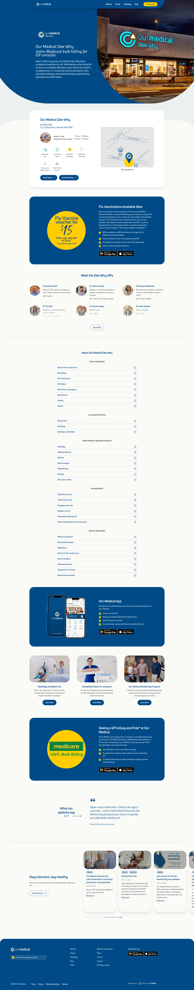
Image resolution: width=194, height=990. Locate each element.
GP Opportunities (103, 965)
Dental (117, 4)
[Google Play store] (135, 953)
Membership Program (105, 949)
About (99, 953)
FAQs (72, 965)
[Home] (20, 949)
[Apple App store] (151, 953)
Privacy (41, 984)
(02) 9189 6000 (46, 125)
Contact (100, 957)
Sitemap (65, 984)
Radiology (127, 4)
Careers (100, 961)
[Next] (76, 816)
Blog (136, 4)
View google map (127, 169)
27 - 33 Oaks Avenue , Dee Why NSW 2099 (56, 127)
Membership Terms (53, 984)
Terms (33, 984)
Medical (109, 4)
